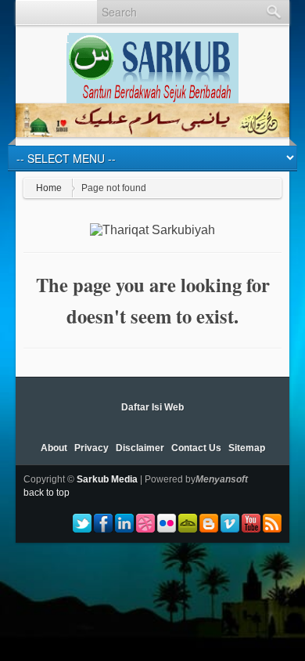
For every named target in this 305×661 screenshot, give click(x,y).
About (54, 447)
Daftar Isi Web (152, 407)
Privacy (91, 447)
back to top (46, 492)
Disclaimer (140, 447)
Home (49, 187)
